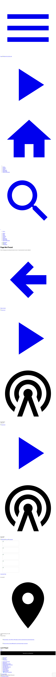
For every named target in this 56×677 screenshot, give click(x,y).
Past (5, 573)
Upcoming (2, 573)
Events (4, 168)
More (1, 649)
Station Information (6, 172)
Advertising (5, 170)
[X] (4, 243)
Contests (4, 167)
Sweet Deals (5, 171)
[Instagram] (5, 244)
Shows (4, 166)
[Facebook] (5, 242)
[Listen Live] (28, 337)
